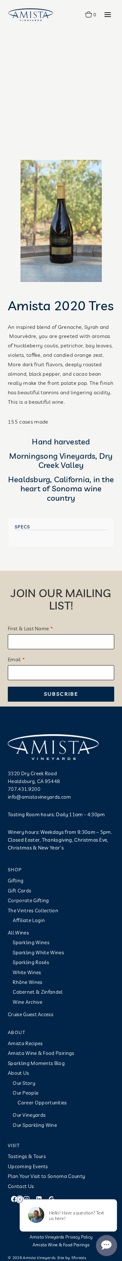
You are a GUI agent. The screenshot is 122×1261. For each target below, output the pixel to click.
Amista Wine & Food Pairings (41, 1053)
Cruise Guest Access (30, 1014)
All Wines (18, 933)
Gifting (15, 880)
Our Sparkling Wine (35, 1125)
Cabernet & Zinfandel (37, 992)
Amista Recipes (25, 1043)
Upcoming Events (28, 1166)
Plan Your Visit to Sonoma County (46, 1176)
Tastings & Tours (27, 1156)
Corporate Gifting (28, 900)
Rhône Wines (28, 982)
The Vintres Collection (33, 910)
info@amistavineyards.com (39, 797)
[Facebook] (14, 1199)
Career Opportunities (42, 1103)
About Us (18, 1073)
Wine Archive (27, 1002)
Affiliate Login (29, 920)
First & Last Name (28, 628)
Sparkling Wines (31, 942)
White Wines (27, 972)
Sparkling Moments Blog (36, 1063)
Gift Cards (19, 891)
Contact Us (21, 1186)
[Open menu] (107, 14)
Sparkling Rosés (31, 962)
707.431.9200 (24, 789)
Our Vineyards (29, 1115)
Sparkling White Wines (38, 952)
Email (14, 659)
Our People (25, 1093)
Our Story (24, 1083)
